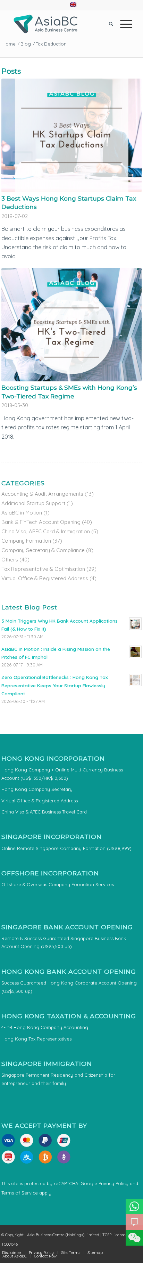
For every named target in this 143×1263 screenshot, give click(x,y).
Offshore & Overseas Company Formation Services (57, 884)
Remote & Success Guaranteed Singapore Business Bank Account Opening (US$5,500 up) (63, 942)
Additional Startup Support (33, 503)
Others (9, 559)
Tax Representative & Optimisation (43, 569)
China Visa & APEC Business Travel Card (44, 812)
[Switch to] (73, 4)
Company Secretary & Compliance (43, 550)
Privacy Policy (113, 1183)
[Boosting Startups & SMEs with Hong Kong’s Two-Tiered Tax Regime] (71, 324)
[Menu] (122, 24)
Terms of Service (19, 1193)
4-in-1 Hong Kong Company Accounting (44, 1027)
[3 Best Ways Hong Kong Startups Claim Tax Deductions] (71, 135)
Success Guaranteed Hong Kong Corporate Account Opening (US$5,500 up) (69, 987)
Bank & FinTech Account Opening (41, 522)
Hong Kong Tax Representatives (36, 1039)
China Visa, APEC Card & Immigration (45, 531)
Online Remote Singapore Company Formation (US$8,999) (66, 848)
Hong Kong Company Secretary (37, 789)
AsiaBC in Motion (21, 512)
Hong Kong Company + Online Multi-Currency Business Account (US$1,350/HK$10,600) (62, 773)
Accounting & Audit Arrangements (42, 494)
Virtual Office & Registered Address (44, 578)
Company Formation (26, 540)
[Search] (107, 24)
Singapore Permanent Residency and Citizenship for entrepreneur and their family (58, 1079)
